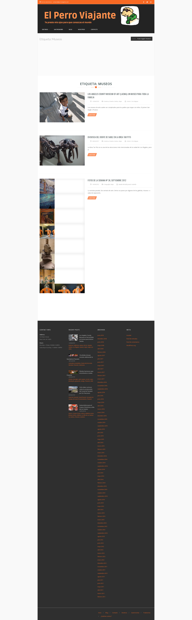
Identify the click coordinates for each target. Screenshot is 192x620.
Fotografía (107, 184)
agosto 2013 (101, 499)
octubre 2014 (101, 463)
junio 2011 (101, 583)
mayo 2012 (101, 546)
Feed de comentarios (132, 342)
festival (70, 415)
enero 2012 (101, 560)
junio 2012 (101, 543)
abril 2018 (100, 349)
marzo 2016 (101, 409)
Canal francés (82, 397)
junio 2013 (101, 503)
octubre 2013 (101, 493)
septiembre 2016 (103, 389)
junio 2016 (101, 399)
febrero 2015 (101, 449)
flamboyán (71, 381)
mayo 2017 (101, 365)
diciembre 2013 (102, 486)
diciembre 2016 (102, 382)
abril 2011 (100, 590)
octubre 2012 (101, 530)
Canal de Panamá (73, 397)
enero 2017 (101, 379)
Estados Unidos (113, 101)
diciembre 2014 (102, 456)
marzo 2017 (101, 372)
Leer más (92, 115)
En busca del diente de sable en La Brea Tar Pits (109, 137)
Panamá (76, 365)
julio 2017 (100, 359)
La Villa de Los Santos (87, 415)
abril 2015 (100, 442)
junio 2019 (101, 335)
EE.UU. (85, 345)
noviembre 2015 (102, 419)
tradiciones (82, 365)
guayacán (77, 381)
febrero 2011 (101, 597)
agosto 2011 (101, 576)
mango (82, 381)
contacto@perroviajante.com (61, 2)
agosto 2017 (101, 355)
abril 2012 (100, 550)
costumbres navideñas (74, 363)
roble (91, 381)
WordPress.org (131, 345)
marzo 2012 (101, 553)
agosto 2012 (101, 536)
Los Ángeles (76, 347)
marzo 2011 (101, 593)
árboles (71, 379)
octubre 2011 (101, 570)
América (106, 101)
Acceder (128, 335)
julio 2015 (100, 432)
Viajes (120, 101)
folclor (74, 415)
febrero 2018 (101, 352)
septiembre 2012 (103, 533)
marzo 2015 (101, 446)
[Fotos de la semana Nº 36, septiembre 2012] (62, 186)
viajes (85, 347)
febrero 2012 (101, 556)
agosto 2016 (101, 392)
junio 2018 (101, 342)
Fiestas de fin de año (86, 363)
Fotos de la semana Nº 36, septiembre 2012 (107, 180)
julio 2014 (100, 473)
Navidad (71, 365)
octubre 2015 (101, 422)
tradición (82, 417)
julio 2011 (100, 580)
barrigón (75, 379)
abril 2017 (100, 369)
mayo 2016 (101, 402)
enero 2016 (101, 412)
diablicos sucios (89, 413)
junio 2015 (101, 436)
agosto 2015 (101, 429)
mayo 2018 (101, 345)
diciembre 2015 (102, 416)
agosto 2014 (101, 469)
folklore (79, 415)
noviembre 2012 (102, 526)
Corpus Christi (76, 413)
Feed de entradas (131, 339)
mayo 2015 (101, 439)
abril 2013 (100, 509)
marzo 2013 (101, 513)
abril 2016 (100, 406)
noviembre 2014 (102, 459)
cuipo (91, 379)
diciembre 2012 (102, 523)
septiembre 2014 (103, 466)
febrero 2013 (101, 516)
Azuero (70, 413)
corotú (87, 379)
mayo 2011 (101, 587)
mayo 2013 (101, 506)
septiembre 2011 (103, 573)
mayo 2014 (101, 476)
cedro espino (81, 379)
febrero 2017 (101, 375)
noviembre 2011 (102, 566)
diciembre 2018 (102, 339)
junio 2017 (101, 362)
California (76, 345)
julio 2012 (100, 540)
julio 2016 (100, 396)
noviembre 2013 (102, 489)
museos (82, 347)
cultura (81, 345)
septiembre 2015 (103, 426)
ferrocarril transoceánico (79, 399)
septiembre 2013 (103, 496)
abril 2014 (100, 479)
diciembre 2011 (102, 563)
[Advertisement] (96, 60)
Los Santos (71, 417)
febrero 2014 (101, 483)
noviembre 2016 (102, 386)
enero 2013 (101, 520)
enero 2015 (101, 453)
